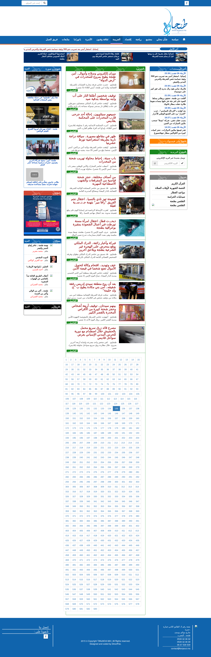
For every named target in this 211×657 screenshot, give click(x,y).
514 (74, 579)
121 (94, 404)
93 (137, 389)
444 (123, 545)
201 (116, 438)
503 (74, 575)
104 (130, 394)
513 (67, 579)
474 (102, 560)
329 (88, 496)
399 (116, 526)
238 (67, 457)
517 (95, 579)
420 (109, 535)
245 (116, 457)
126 (129, 404)
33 (90, 369)
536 (74, 589)
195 (74, 438)
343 (109, 501)
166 (102, 423)
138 (137, 408)
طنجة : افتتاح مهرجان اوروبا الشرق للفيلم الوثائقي (42, 130)
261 (74, 467)
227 (67, 452)
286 (95, 477)
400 (123, 526)
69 (72, 384)
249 (67, 462)
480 (67, 565)
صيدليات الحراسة (176, 196)
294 (74, 482)
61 (102, 379)
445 (130, 545)
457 (137, 550)
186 (88, 433)
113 (115, 399)
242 (95, 457)
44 (78, 374)
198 (95, 438)
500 (130, 570)
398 (109, 526)
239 (74, 457)
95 (72, 394)
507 (102, 575)
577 (130, 604)
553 (116, 594)
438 (81, 545)
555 (130, 594)
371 (74, 516)
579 (67, 609)
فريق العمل (52, 39)
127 (136, 404)
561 (95, 599)
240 (81, 457)
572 (95, 604)
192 (130, 433)
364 (102, 511)
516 (88, 579)
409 (109, 531)
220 (95, 447)
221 (102, 447)
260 (67, 467)
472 (88, 560)
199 (102, 438)
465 (116, 555)
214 (130, 443)
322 (116, 491)
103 (123, 394)
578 (137, 604)
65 (125, 379)
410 (116, 531)
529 (102, 584)
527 (88, 584)
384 (88, 521)
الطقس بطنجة (177, 201)
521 (123, 579)
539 (95, 589)
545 (137, 589)
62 (108, 379)
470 (74, 560)
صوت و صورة (53, 68)
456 (130, 550)
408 (102, 531)
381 (67, 521)
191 (123, 433)
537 (81, 589)
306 (81, 487)
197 (88, 438)
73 (96, 384)
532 (123, 584)
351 (88, 506)
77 (119, 384)
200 (109, 438)
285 (88, 477)
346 (130, 501)
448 (74, 550)
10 (109, 360)
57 (78, 379)
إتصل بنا (44, 627)
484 (95, 565)
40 (131, 369)
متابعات (65, 39)
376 (109, 516)
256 (116, 462)
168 (116, 423)
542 (116, 589)
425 (67, 540)
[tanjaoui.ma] (175, 22)
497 (109, 570)
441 (102, 545)
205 (67, 443)
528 (95, 584)
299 (109, 482)
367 (123, 511)
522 (130, 579)
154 (95, 418)
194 (67, 438)
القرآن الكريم (178, 183)
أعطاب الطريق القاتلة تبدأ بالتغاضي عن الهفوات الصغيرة (37, 279)
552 (109, 594)
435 (137, 540)
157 (116, 418)
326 (67, 496)
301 (123, 482)
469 (67, 560)
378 (123, 516)
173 (74, 428)
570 (81, 604)
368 (130, 511)
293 (67, 482)
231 (95, 452)
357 (130, 506)
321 (109, 491)
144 (102, 413)
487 (116, 565)
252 (88, 462)
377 (116, 516)
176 (95, 428)
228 (74, 452)
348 (67, 506)
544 (130, 589)
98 (90, 394)
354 (109, 506)
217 (74, 447)
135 (116, 408)
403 (67, 531)
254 (102, 462)
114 (122, 399)
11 (115, 360)
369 (137, 511)
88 (108, 389)
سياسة (175, 39)
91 (125, 389)
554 (123, 594)
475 (109, 560)
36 (108, 369)
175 (88, 428)
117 (67, 404)
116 (135, 399)
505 (88, 575)
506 (95, 575)
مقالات (56, 241)
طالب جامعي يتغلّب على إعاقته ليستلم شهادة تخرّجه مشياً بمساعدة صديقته (42, 183)
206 (74, 443)
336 (137, 496)
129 (74, 408)
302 (130, 482)
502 (67, 575)
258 (130, 462)
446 (137, 545)
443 (116, 545)
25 (119, 364)
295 (81, 482)
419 (102, 535)
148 (130, 413)
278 (116, 472)
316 (74, 491)
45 (84, 374)
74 (102, 384)
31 (78, 369)
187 (95, 433)
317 (81, 491)
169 (123, 423)
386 (102, 521)
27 (131, 364)
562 (102, 599)
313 (130, 487)
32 (84, 369)
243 (102, 457)
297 (95, 482)
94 (66, 394)
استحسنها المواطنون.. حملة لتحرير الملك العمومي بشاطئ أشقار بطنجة (51, 56)
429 (95, 540)
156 (109, 418)
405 (81, 531)
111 (101, 399)
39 (125, 369)
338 (74, 501)
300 (116, 482)
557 (67, 599)
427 (81, 540)
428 (88, 540)
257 (123, 462)
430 (102, 540)
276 (102, 472)
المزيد (27, 68)
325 (137, 491)
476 (116, 560)
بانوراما (77, 39)
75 (108, 384)
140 (74, 413)
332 (109, 496)
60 (96, 379)
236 (130, 452)
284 (81, 477)
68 (66, 384)
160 (137, 418)
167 (109, 423)
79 (131, 384)
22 (102, 364)
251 (81, 462)
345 (123, 501)
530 (109, 584)
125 (122, 404)
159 (130, 418)
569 (74, 604)
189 (109, 433)
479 (137, 560)
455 (123, 550)
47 (96, 374)
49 (108, 374)
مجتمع (149, 39)
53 (131, 374)
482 (81, 565)
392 (67, 526)
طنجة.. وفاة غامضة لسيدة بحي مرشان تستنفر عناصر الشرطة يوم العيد (105, 56)
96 (78, 394)
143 (95, 413)
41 (137, 369)
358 (137, 506)
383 (81, 521)
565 (123, 599)
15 (138, 360)
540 (102, 589)
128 (67, 408)
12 (121, 360)
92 (131, 389)
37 (114, 369)
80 (137, 384)
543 (123, 589)
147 (123, 413)
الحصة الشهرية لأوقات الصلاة (170, 188)
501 (137, 570)
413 (137, 531)
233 (109, 452)
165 (95, 423)
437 (74, 545)
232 (102, 452)
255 (109, 462)
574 (109, 604)
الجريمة (116, 39)
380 (137, 516)
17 (72, 364)
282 (67, 477)
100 (102, 394)
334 (123, 496)
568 (67, 604)
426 (74, 540)
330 (95, 496)
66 (131, 379)
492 (74, 570)
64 (119, 379)
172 (67, 428)
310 (109, 487)
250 (74, 462)
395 (88, 526)
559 (81, 599)
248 (137, 457)
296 (88, 482)
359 (67, 511)
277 (109, 472)
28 (137, 364)
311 (116, 487)
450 (88, 550)
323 (123, 491)
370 (67, 516)
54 (137, 374)
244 (109, 457)
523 (137, 579)
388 (116, 521)
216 (67, 447)
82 (72, 389)
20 (90, 364)
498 (116, 570)
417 (88, 535)
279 (123, 472)
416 (81, 535)
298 (102, 482)
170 (130, 423)
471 (81, 560)
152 (81, 418)
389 (123, 521)
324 (130, 491)
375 (102, 516)
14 (132, 360)
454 (116, 550)
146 (116, 413)
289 (116, 477)
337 (67, 501)
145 (109, 413)
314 (137, 487)
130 (81, 408)
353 (102, 506)
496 (102, 570)
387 (109, 521)
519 (109, 579)
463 (102, 555)
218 (81, 447)
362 (88, 511)
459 (74, 555)
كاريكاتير (55, 306)
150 (67, 418)
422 (123, 535)
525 (74, 584)
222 (109, 447)
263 (88, 467)
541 (109, 589)
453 (109, 550)
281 (137, 472)
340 (88, 501)
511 (130, 575)
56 (72, 379)
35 (102, 369)
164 (88, 423)
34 (96, 369)
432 (116, 540)
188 (102, 433)
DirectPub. (116, 643)
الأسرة (88, 39)
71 (84, 384)
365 (109, 511)
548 (81, 594)
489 (130, 565)
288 (109, 477)
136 (123, 408)
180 (123, 428)
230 (88, 452)
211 (109, 443)
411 (123, 531)
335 (130, 496)
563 (109, 599)
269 (130, 467)
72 (90, 384)
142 (88, 413)
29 (66, 369)
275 (95, 472)
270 (137, 467)
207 (81, 443)
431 (109, 540)
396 (95, 526)
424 (137, 535)
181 (130, 428)
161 (67, 423)
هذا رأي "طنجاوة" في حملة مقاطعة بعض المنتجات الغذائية (42, 98)
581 (81, 609)
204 (137, 438)
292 (137, 477)
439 (88, 545)
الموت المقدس (42, 257)
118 (73, 404)
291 (130, 477)
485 (102, 565)
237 (137, 452)
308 (95, 487)
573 (102, 604)
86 (96, 389)
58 (84, 379)
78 (125, 384)
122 (101, 404)
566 (130, 599)
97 (84, 394)
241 (88, 457)
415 (74, 535)
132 (95, 408)
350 (81, 506)
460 (81, 555)
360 (74, 511)
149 (137, 413)
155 (102, 418)
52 (125, 374)
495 (95, 570)
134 (109, 408)
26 (125, 364)
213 (123, 443)
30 (72, 369)
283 (74, 477)
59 (90, 379)
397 (102, 526)
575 (116, 604)
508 (109, 575)
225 (130, 447)
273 (81, 472)
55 (66, 379)
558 (74, 599)
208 (88, 443)
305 (74, 487)
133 (102, 408)
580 (74, 609)
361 (81, 511)
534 (137, 584)
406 (88, 531)
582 (88, 609)
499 (123, 570)
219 (88, 447)
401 (130, 526)
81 (66, 389)
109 (88, 399)
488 (123, 565)
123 (108, 404)
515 (81, 579)
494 (88, 570)
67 (137, 379)
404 (74, 531)
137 (130, 408)
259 (137, 462)
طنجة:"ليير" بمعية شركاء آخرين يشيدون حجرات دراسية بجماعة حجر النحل (42, 162)
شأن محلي (161, 39)
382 (74, 521)
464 (109, 555)
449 (81, 550)
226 (137, 447)
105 (137, 394)
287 (102, 477)
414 (67, 535)
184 (74, 433)
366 (116, 511)
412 (130, 531)
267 (116, 467)
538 (88, 589)
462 (95, 555)
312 (123, 487)
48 (102, 374)
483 (88, 565)
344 (116, 501)
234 (116, 452)
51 (119, 374)
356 (123, 506)
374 (95, 516)
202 (123, 438)
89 (114, 389)
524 (67, 584)
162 (74, 423)
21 (96, 364)
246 (123, 457)
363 (95, 511)
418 (95, 535)
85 (90, 389)
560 (88, 599)
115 (128, 399)
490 (137, 565)
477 (123, 560)
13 (127, 360)
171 (137, 423)
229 (81, 452)
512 (137, 575)
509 (116, 575)
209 (95, 443)
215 (137, 443)
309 (102, 487)
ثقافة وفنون (102, 39)
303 (137, 482)
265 (102, 467)
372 (81, 516)
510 (123, 575)
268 (123, 467)
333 (116, 496)
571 (88, 604)
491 (67, 570)
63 (114, 379)
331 (102, 496)
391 (137, 521)
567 (137, 599)
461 (88, 555)
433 (123, 540)
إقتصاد (128, 39)
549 (88, 594)
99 (96, 394)
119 (80, 404)
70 (78, 384)
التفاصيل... (72, 90)
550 (95, 594)
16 (66, 364)
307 (88, 487)
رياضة (139, 39)
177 (102, 428)
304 (67, 487)
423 (130, 535)
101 (109, 394)
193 (137, 433)
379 (130, 516)
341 (95, 501)
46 (90, 374)
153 (88, 418)
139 (67, 413)
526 (81, 584)
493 (81, 570)
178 (109, 428)
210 (102, 443)
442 (109, 545)
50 (114, 374)
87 (102, 389)
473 (95, 560)
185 (81, 433)
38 (119, 369)
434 (130, 540)
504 (81, 575)
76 (114, 384)
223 (116, 447)
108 (81, 399)
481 (74, 565)
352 (95, 506)
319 (95, 491)
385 (95, 521)
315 (67, 491)
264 (95, 467)
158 (123, 418)
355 (116, 506)
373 (88, 516)
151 (74, 418)
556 (137, 594)
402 (137, 526)
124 (115, 404)
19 (84, 364)
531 (116, 584)
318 (88, 491)
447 (67, 550)
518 (102, 579)
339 (81, 501)
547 (74, 594)
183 (67, 433)
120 (87, 404)
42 (66, 374)
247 (130, 457)
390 (130, 521)
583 (95, 609)
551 (102, 594)
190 (116, 433)
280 (130, 472)
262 (81, 467)
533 (130, 584)
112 (108, 399)
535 (67, 589)
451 (95, 550)
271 (67, 472)
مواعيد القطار (178, 192)
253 (95, 462)
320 (102, 491)
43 (72, 374)
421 (116, 535)
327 (74, 496)
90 (119, 389)
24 (114, 364)
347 (137, 501)
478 (130, 560)
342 (102, 501)
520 (116, 579)
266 (109, 467)
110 (95, 399)
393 (74, 526)
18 (78, 364)
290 (123, 477)
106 (67, 399)
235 (123, 452)
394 (81, 526)
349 (74, 506)
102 (116, 394)
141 (81, 413)
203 (130, 438)
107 (74, 399)
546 (67, 594)
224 (123, 447)
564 (116, 599)
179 (116, 428)
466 (123, 555)
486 (109, 565)
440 (95, 545)
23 (108, 364)
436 (67, 545)
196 (81, 438)
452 (102, 550)
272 (74, 472)
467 (130, 555)
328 (81, 496)
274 (88, 472)
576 (123, 604)
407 (95, 531)
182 (137, 428)
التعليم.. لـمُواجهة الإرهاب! (37, 266)
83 (78, 389)
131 (88, 408)
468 (137, 555)
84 (84, 389)
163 (81, 423)
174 (81, 428)
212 (116, 443)
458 (67, 555)
